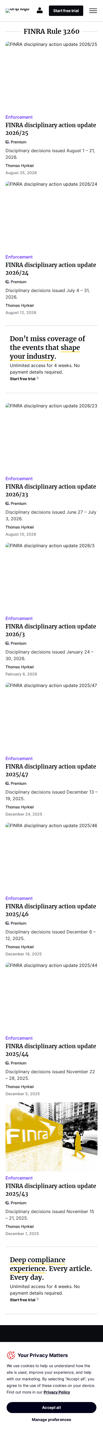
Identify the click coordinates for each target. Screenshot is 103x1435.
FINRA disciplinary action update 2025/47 (50, 770)
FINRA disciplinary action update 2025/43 (50, 1190)
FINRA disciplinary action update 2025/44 (50, 1050)
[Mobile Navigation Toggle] (93, 10)
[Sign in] (40, 10)
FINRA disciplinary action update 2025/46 (50, 910)
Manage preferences (51, 1419)
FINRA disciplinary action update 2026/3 (50, 630)
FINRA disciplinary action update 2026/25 (50, 129)
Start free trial (22, 378)
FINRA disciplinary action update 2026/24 (50, 269)
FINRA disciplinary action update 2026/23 (50, 490)
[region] (51, 1388)
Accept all (51, 1407)
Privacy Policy (57, 1392)
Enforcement (19, 117)
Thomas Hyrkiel (19, 165)
